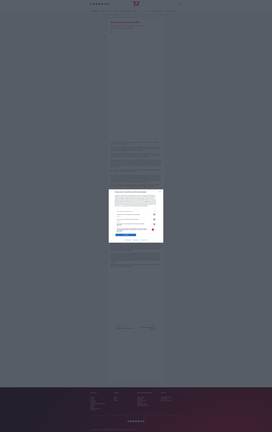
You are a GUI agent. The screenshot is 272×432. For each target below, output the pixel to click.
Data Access (136, 240)
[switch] (153, 214)
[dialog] (136, 216)
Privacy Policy (144, 240)
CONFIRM (125, 234)
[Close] (160, 192)
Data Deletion (128, 240)
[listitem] (136, 211)
